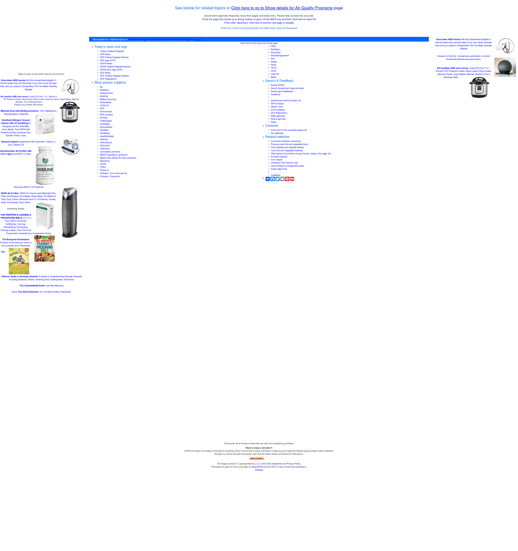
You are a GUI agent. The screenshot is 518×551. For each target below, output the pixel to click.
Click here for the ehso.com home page (259, 43)
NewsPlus (105, 160)
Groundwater (106, 127)
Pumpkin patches (279, 156)
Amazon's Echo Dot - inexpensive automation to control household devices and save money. (463, 57)
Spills (273, 64)
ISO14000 (105, 145)
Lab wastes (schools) (110, 151)
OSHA (103, 164)
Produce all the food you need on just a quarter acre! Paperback (16, 242)
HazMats (104, 130)
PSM (273, 46)
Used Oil (275, 73)
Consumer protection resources (286, 141)
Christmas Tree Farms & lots (284, 162)
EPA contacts (106, 114)
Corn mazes (276, 159)
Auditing (104, 96)
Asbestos (104, 89)
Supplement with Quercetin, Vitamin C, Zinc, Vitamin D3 (28, 143)
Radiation (275, 49)
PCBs (103, 166)
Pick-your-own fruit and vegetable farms (289, 144)
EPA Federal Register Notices (114, 57)
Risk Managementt (280, 55)
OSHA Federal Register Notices (115, 66)
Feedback (275, 94)
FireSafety (105, 123)
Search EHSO (277, 85)
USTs (273, 70)
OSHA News (106, 63)
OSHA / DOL (277, 106)
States (274, 61)
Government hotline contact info (286, 100)
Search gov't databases (282, 91)
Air (101, 86)
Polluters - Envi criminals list (113, 173)
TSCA (274, 67)
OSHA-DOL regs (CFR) (111, 69)
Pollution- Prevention (110, 176)
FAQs (273, 122)
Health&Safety (107, 136)
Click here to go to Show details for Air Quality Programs (282, 8)
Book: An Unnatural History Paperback (41, 291)
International (106, 142)
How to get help (278, 118)
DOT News (105, 72)
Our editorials (277, 133)
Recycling (275, 52)
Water (273, 77)
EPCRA (104, 117)
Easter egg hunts (279, 168)
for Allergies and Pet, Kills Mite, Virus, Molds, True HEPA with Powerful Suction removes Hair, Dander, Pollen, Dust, (16, 127)
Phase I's (104, 170)
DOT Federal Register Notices (114, 75)
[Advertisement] (41, 54)
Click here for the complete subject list (289, 130)
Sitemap (259, 469)
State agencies (278, 115)
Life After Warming (41, 285)
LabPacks (105, 148)
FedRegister (106, 120)
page (338, 8)
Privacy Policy (293, 463)
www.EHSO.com (259, 466)
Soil (273, 58)
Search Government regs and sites (287, 88)
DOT (102, 108)
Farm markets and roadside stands (287, 147)
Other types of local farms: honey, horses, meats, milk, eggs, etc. (301, 153)
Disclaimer (277, 463)
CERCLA (104, 105)
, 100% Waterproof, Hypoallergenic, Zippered (29, 112)
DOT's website (278, 109)
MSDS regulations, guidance (113, 154)
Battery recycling (108, 99)
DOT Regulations (108, 78)
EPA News (105, 54)
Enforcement (106, 111)
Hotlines (104, 139)
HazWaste (105, 133)
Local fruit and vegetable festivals (287, 150)
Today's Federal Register (112, 51)
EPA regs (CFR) (107, 60)
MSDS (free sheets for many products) (118, 157)
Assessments (106, 93)
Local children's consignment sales (287, 165)
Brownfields (105, 102)
